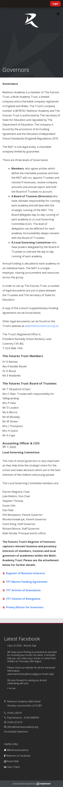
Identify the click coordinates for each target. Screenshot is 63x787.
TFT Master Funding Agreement (27, 582)
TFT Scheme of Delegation (23, 599)
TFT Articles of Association (23, 590)
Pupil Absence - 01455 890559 (23, 717)
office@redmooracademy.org (22, 726)
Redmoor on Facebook (17, 755)
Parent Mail (12, 761)
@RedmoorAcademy (17, 750)
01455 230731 (14, 712)
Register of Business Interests (25, 573)
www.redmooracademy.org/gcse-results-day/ (30, 673)
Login (55, 3)
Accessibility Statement (16, 731)
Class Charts (13, 766)
